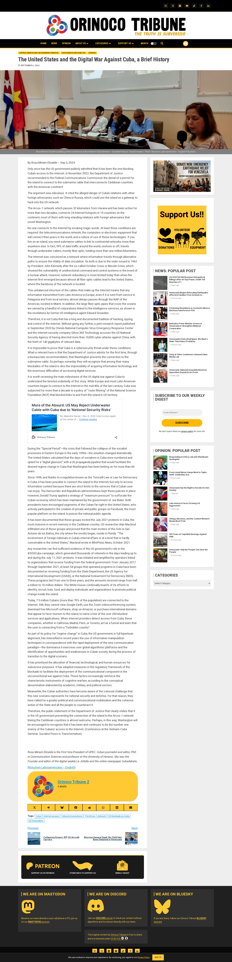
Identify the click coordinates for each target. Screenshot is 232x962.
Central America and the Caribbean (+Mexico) (39, 53)
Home (43, 43)
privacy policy (187, 431)
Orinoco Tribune (119, 934)
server (104, 918)
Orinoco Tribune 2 (73, 782)
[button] (162, 43)
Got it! (158, 957)
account (38, 922)
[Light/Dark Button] (154, 43)
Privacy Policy (143, 957)
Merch (144, 43)
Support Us (124, 43)
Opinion (66, 43)
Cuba (38, 816)
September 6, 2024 (30, 65)
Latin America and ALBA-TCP (73, 53)
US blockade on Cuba (118, 816)
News (54, 43)
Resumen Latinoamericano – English (51, 767)
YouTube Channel (180, 43)
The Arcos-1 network (95, 816)
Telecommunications (71, 816)
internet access (51, 816)
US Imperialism (36, 820)
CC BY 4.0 (115, 938)
